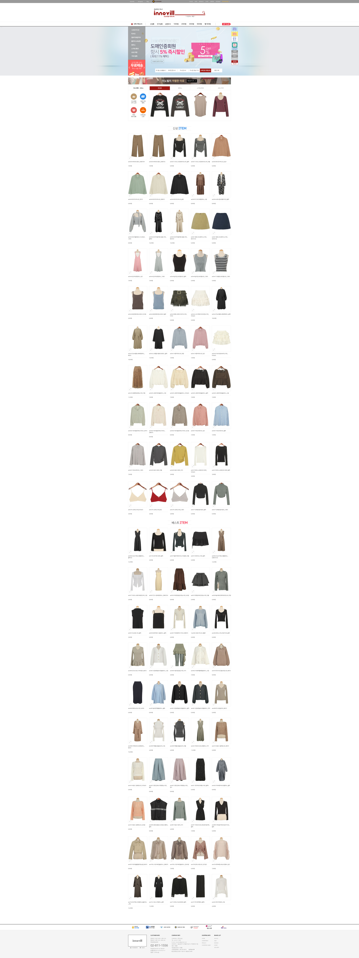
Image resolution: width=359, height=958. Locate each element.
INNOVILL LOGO (164, 13)
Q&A (215, 940)
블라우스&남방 (136, 41)
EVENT (216, 945)
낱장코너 (168, 24)
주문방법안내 (234, 58)
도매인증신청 (143, 115)
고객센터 (235, 51)
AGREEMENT (205, 940)
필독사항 (235, 53)
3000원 (191, 24)
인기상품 (159, 24)
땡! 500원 (208, 24)
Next (144, 67)
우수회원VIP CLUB (133, 102)
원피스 (133, 45)
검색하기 (203, 12)
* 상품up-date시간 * (190, 17)
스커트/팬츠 (135, 49)
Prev (129, 67)
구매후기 (235, 56)
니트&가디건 (135, 30)
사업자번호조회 (191, 949)
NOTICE (216, 938)
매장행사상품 (133, 115)
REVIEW (216, 943)
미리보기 (130, 157)
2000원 (183, 24)
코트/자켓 (134, 52)
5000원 (199, 24)
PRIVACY (204, 943)
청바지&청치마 (136, 37)
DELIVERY (216, 947)
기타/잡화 (134, 56)
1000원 (176, 24)
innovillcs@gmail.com (181, 942)
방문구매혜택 (143, 102)
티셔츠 (133, 34)
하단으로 (235, 63)
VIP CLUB (226, 24)
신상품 (152, 24)
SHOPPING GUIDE (206, 945)
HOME (203, 938)
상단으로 (235, 61)
